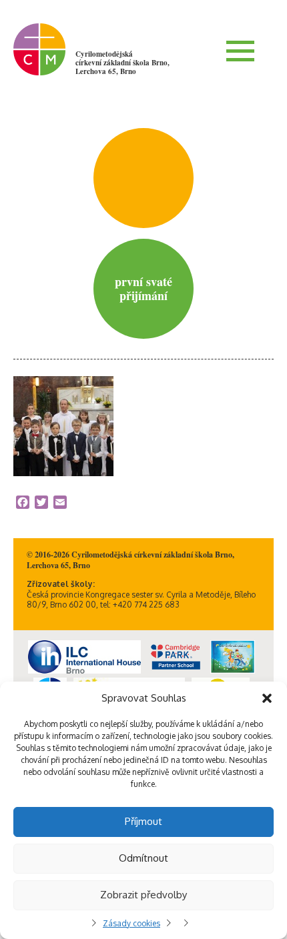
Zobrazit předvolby (143, 894)
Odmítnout (143, 858)
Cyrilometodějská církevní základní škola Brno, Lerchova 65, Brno (122, 63)
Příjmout (143, 821)
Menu (240, 51)
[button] (267, 698)
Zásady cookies (131, 923)
